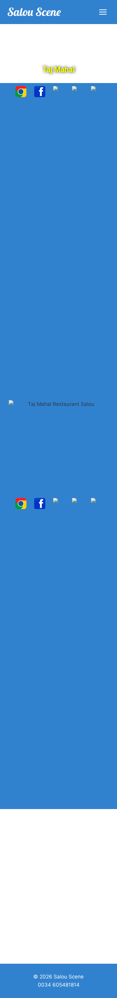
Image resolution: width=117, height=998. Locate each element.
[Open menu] (103, 12)
